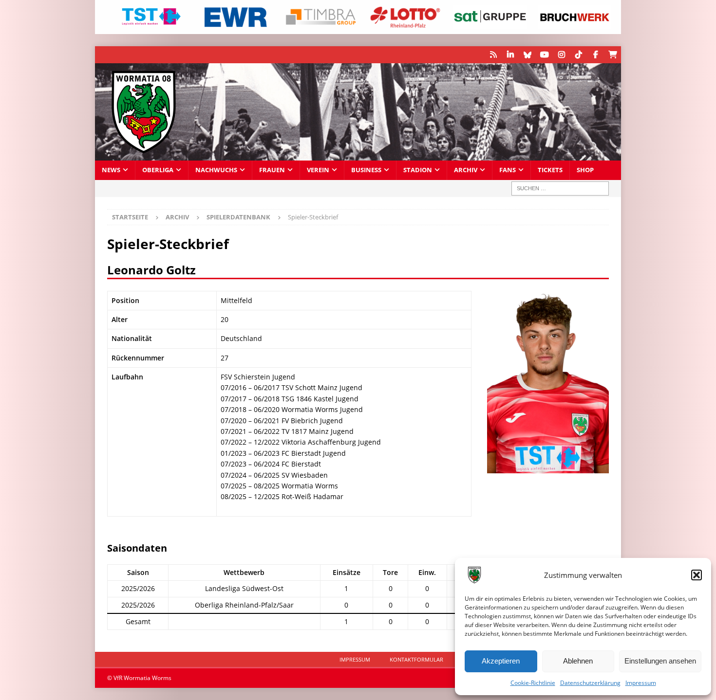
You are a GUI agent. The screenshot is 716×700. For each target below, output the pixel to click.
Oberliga (157, 170)
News (111, 170)
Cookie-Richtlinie (532, 683)
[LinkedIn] (510, 54)
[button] (696, 575)
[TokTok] (578, 54)
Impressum (640, 683)
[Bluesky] (527, 54)
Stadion (417, 170)
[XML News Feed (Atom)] (493, 54)
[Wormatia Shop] (612, 54)
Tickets (550, 170)
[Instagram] (561, 54)
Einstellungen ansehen (660, 661)
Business (366, 170)
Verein (318, 170)
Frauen (272, 170)
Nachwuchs (216, 170)
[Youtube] (544, 54)
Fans (507, 170)
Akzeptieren (501, 661)
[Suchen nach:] (560, 188)
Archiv (465, 170)
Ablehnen (578, 661)
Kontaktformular (416, 659)
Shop (585, 170)
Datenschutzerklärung (590, 683)
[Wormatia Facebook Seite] (595, 54)
